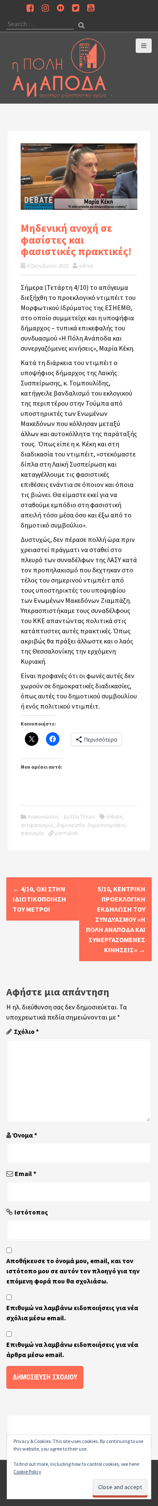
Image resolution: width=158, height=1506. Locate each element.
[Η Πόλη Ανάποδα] (62, 67)
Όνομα (25, 1135)
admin (86, 265)
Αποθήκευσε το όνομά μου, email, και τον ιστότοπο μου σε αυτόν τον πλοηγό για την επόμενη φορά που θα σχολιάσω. (72, 1270)
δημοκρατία (70, 825)
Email (25, 1173)
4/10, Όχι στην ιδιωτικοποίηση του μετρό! (39, 899)
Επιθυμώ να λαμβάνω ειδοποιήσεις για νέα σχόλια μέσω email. (72, 1312)
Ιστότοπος (31, 1212)
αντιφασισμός (37, 825)
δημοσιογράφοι (106, 825)
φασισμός (32, 833)
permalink (66, 833)
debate (114, 816)
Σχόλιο (26, 1031)
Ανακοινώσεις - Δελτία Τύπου (61, 816)
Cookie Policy (27, 1471)
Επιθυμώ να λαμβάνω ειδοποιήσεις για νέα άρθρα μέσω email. (72, 1349)
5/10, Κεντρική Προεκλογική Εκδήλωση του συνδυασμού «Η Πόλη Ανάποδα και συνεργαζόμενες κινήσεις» (115, 919)
